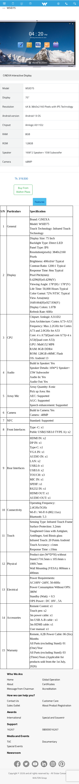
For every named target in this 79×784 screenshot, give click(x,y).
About (10, 684)
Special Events (15, 746)
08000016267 (50, 729)
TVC (9, 741)
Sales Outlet (13, 705)
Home (10, 679)
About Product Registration (56, 705)
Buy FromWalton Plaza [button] (23, 190)
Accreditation (49, 689)
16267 (10, 729)
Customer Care (50, 701)
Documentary (49, 741)
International (14, 717)
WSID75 (11, 8)
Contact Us (13, 701)
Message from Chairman (20, 689)
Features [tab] (39, 202)
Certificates (48, 684)
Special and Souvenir (53, 717)
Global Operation (51, 679)
